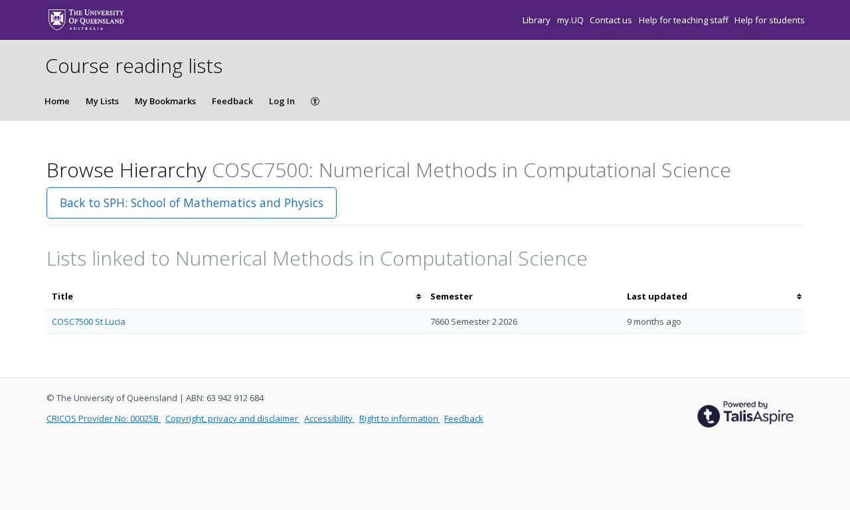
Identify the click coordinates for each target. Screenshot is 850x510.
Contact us (612, 20)
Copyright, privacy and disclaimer (232, 418)
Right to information (399, 418)
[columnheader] (235, 296)
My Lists (102, 101)
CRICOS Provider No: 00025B (103, 418)
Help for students (769, 20)
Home (57, 101)
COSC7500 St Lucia (89, 321)
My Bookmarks (165, 101)
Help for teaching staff (684, 20)
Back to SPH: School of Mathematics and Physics (191, 203)
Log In (282, 101)
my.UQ (571, 20)
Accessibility (329, 418)
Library (537, 20)
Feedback (232, 101)
